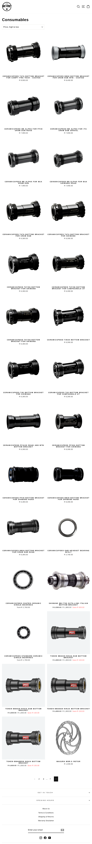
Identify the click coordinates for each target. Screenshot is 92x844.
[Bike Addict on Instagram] (40, 837)
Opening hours (45, 800)
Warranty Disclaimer (46, 821)
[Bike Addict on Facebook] (45, 837)
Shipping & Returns (46, 817)
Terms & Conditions (46, 813)
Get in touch (45, 792)
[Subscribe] (62, 830)
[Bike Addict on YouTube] (49, 837)
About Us (46, 809)
